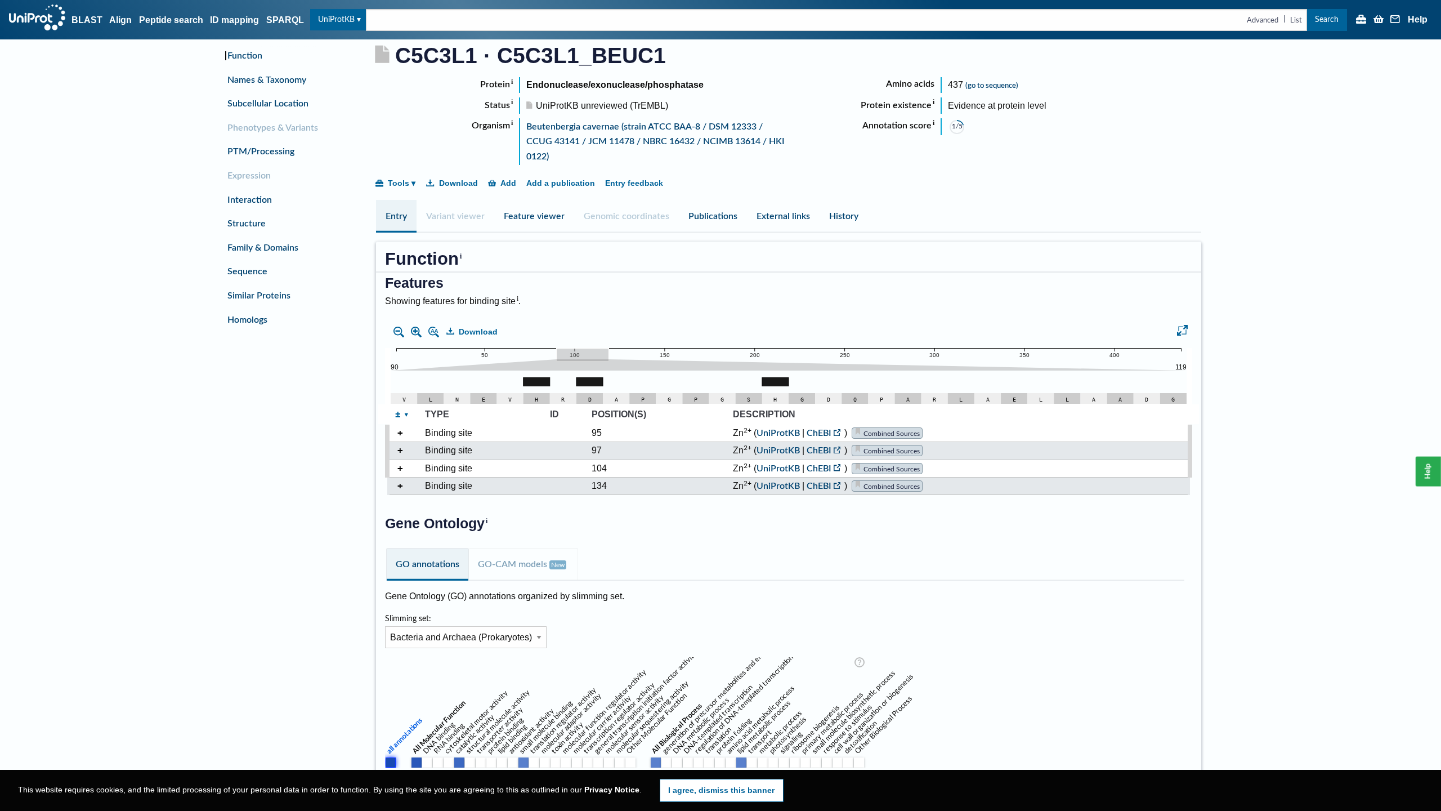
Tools (398, 183)
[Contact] (1395, 20)
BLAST (86, 20)
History (843, 216)
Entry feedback (634, 183)
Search (1327, 19)
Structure (246, 223)
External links (783, 216)
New (558, 565)
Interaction (249, 199)
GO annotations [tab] (427, 564)
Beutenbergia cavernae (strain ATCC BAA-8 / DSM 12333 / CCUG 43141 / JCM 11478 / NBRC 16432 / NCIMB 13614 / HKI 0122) (655, 141)
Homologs (247, 319)
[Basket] (1378, 20)
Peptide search (171, 20)
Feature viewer (534, 216)
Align (120, 20)
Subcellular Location (267, 103)
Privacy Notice (611, 790)
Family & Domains (262, 247)
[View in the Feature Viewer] (1182, 332)
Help (1417, 19)
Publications (712, 216)
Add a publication (560, 183)
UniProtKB (336, 19)
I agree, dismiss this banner (721, 790)
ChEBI (819, 433)
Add (508, 183)
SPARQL (285, 20)
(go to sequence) (991, 85)
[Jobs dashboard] (1361, 20)
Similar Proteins (258, 295)
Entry (396, 216)
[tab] (396, 216)
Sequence (247, 271)
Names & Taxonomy (266, 79)
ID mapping (234, 20)
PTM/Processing (260, 151)
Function (244, 55)
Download (458, 183)
